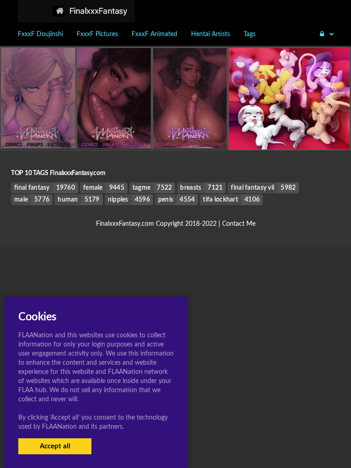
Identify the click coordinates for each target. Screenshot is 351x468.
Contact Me (238, 224)
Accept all (55, 446)
